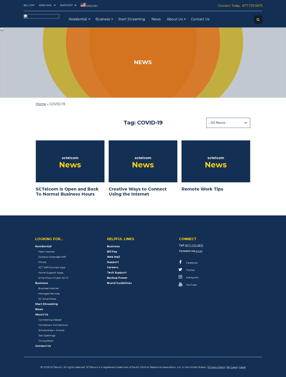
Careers (112, 267)
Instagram (192, 277)
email (199, 251)
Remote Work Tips (202, 189)
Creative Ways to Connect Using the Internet (138, 192)
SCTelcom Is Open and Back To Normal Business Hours (67, 192)
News (156, 19)
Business (102, 19)
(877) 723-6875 (194, 245)
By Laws (232, 367)
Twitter (190, 270)
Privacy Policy (216, 367)
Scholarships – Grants (51, 330)
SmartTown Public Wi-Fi (53, 277)
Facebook (192, 262)
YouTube (191, 284)
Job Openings (46, 335)
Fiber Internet (46, 251)
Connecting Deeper (50, 319)
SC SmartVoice (47, 298)
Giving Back (45, 340)
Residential (78, 19)
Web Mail (45, 5)
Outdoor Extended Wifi (52, 256)
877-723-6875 (252, 6)
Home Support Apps (50, 272)
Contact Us (200, 19)
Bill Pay (29, 5)
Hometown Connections (53, 324)
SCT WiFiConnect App (51, 267)
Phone (42, 262)
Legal (242, 367)
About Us (175, 19)
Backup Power (117, 277)
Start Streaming (131, 19)
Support (66, 5)
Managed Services (49, 293)
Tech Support (116, 272)
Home (41, 104)
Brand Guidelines (119, 283)
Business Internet (48, 288)
